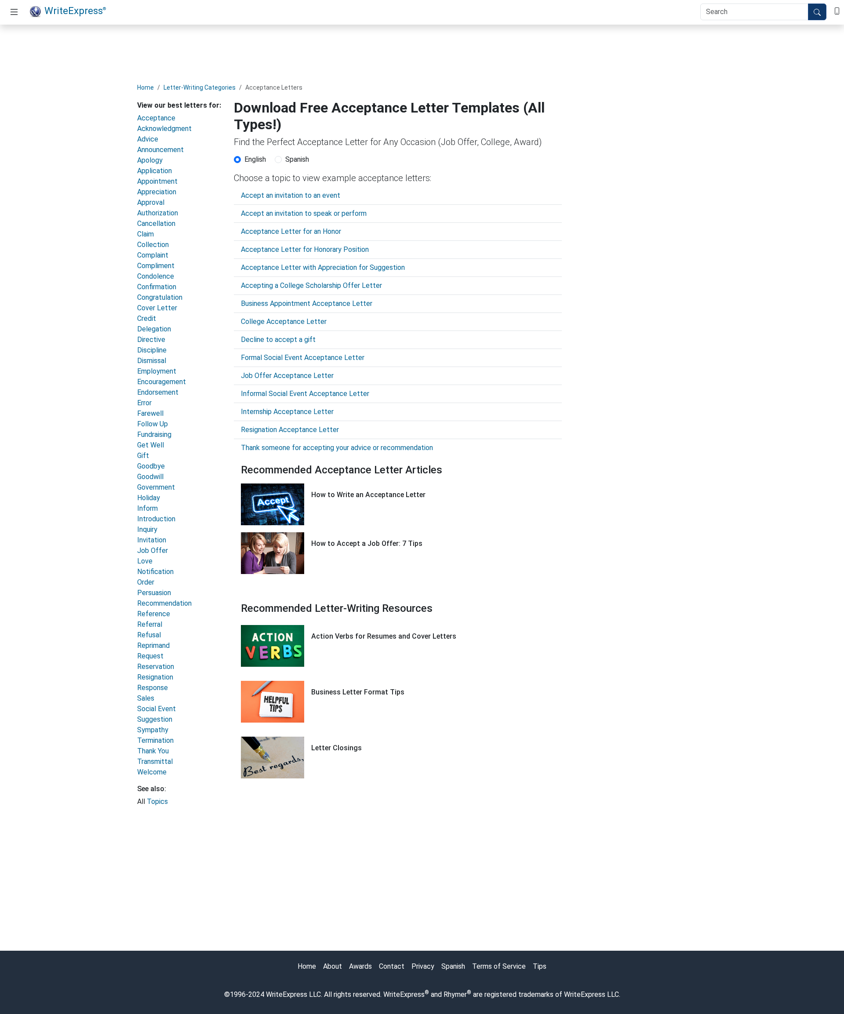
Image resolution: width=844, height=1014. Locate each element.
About (332, 966)
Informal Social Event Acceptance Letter (305, 393)
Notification (155, 571)
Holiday (148, 498)
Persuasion (154, 593)
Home (145, 87)
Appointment (157, 181)
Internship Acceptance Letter (287, 411)
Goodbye (151, 466)
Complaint (152, 255)
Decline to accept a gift (278, 339)
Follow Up (152, 424)
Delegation (154, 329)
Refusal (149, 635)
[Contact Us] (836, 10)
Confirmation (156, 287)
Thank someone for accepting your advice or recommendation (337, 447)
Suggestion (154, 719)
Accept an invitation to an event (290, 195)
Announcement (160, 149)
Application (154, 171)
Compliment (156, 266)
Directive (151, 339)
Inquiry (147, 529)
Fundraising (154, 434)
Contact (391, 966)
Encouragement (161, 382)
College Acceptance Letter (284, 321)
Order (145, 582)
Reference (153, 614)
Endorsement (157, 392)
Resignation (155, 677)
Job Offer (152, 550)
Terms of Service (499, 966)
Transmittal (155, 761)
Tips (539, 966)
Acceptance (156, 118)
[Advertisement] (422, 51)
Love (145, 561)
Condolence (155, 276)
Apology (150, 160)
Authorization (157, 213)
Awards (360, 966)
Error (144, 403)
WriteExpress (75, 10)
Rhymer (455, 994)
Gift (143, 455)
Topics (157, 801)
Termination (155, 740)
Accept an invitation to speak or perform (304, 213)
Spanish (297, 159)
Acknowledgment (164, 128)
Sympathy (152, 730)
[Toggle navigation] (14, 12)
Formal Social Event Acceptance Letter (302, 357)
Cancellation (156, 223)
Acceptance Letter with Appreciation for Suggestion (323, 267)
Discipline (152, 350)
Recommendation (164, 603)
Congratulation (159, 297)
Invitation (151, 540)
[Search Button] (817, 12)
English (255, 159)
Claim (145, 234)
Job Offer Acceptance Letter (287, 375)
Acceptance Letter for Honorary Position (305, 249)
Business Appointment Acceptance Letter (306, 303)
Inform (147, 508)
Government (156, 487)
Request (150, 656)
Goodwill (150, 476)
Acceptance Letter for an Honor (291, 231)
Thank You (153, 751)
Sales (145, 698)
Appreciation (156, 192)
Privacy (422, 966)
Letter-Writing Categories (200, 87)
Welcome (152, 772)
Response (152, 687)
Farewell (150, 413)
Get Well (150, 445)
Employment (156, 371)
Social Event (156, 709)
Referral (149, 624)
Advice (147, 139)
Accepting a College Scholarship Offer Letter (311, 285)
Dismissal (151, 360)
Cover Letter (157, 308)
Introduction (156, 519)
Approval (150, 202)
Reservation (155, 666)
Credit (146, 318)
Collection (153, 244)
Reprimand (153, 645)
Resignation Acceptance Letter (290, 429)
